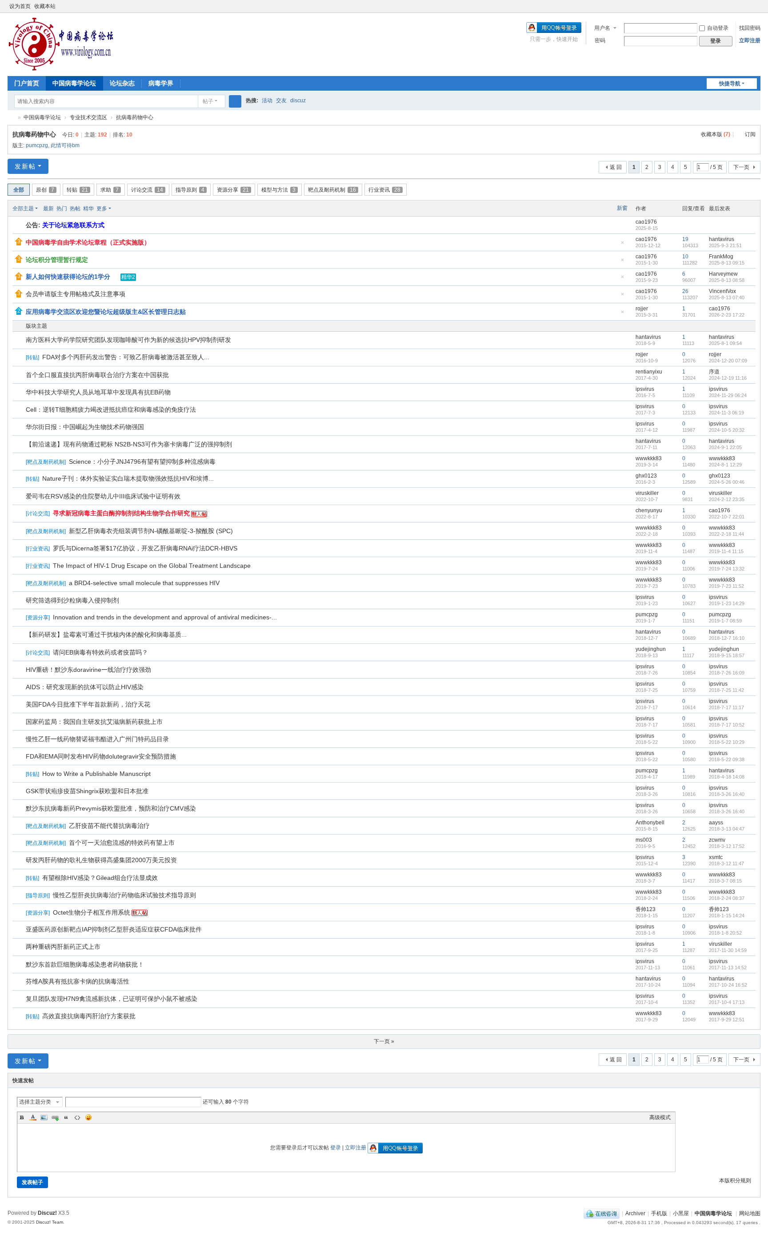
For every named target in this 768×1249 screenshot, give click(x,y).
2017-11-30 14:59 (728, 950)
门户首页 (26, 83)
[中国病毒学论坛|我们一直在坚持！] (61, 43)
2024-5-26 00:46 (726, 482)
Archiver (635, 1213)
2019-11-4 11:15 (726, 551)
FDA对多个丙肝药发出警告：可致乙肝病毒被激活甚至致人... (125, 357)
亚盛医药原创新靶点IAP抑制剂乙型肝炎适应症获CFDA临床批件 (114, 929)
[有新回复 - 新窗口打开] (20, 340)
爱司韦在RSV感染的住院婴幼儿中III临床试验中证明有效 (103, 496)
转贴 (77, 190)
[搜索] (235, 101)
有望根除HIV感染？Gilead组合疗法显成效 (100, 877)
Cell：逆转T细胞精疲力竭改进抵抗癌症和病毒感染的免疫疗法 (111, 409)
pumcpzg (37, 145)
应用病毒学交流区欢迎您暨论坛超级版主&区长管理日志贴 (106, 311)
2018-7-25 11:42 (726, 690)
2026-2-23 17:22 (726, 314)
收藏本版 (715, 134)
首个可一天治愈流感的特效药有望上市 (122, 842)
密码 (600, 40)
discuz (298, 100)
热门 (61, 208)
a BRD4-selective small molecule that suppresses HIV (144, 582)
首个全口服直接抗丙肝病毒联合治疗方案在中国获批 (97, 374)
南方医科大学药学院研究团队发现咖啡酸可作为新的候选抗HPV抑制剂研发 (128, 339)
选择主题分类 (35, 1102)
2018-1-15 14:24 (726, 915)
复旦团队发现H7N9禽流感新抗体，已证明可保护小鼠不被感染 (111, 998)
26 (685, 291)
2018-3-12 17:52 (726, 846)
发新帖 (25, 166)
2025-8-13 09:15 (726, 262)
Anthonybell (650, 822)
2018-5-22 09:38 (726, 759)
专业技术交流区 (88, 117)
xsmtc (716, 857)
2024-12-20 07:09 (728, 360)
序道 (714, 372)
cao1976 (646, 222)
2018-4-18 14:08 (726, 776)
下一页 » (384, 1041)
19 (685, 239)
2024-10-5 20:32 (726, 430)
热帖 (75, 208)
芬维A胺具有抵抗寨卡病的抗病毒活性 (77, 981)
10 (685, 256)
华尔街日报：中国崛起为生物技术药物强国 (85, 426)
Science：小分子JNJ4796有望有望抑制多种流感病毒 (142, 461)
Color (32, 1117)
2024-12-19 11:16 (728, 378)
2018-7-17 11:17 (726, 707)
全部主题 (23, 208)
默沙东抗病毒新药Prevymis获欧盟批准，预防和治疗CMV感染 (111, 808)
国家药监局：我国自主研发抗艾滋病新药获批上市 (94, 721)
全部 (18, 190)
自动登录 (717, 28)
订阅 (750, 134)
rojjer (642, 308)
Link (55, 1117)
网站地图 (749, 1213)
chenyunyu (649, 510)
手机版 (659, 1213)
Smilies (88, 1117)
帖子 (208, 101)
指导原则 (190, 190)
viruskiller (647, 493)
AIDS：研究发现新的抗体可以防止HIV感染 (85, 687)
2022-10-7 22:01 (726, 516)
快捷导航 (729, 83)
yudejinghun (651, 649)
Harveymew (723, 274)
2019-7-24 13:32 (726, 568)
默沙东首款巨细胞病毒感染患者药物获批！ (85, 964)
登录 (335, 1148)
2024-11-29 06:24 (728, 395)
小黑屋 (681, 1213)
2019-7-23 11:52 (726, 586)
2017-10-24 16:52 (728, 985)
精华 (88, 208)
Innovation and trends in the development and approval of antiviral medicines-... (165, 617)
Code (77, 1117)
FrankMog (721, 256)
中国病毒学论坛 (74, 83)
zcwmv (717, 840)
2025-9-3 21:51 (725, 245)
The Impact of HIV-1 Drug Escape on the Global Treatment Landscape (152, 565)
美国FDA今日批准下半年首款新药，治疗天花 (88, 704)
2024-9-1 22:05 (725, 447)
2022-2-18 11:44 (726, 534)
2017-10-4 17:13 (726, 1002)
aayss (716, 822)
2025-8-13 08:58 (726, 280)
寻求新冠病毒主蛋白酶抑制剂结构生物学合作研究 (121, 513)
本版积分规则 (735, 1180)
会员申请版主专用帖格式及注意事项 (75, 293)
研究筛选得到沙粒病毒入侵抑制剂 (72, 600)
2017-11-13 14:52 (728, 967)
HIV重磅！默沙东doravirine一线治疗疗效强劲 (88, 669)
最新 (48, 208)
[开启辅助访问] (748, 6)
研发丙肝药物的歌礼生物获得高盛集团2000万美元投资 (101, 859)
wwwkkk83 (649, 458)
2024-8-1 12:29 (725, 464)
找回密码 (749, 28)
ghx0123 (646, 476)
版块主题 (36, 326)
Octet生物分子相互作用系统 (91, 912)
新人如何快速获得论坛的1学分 (68, 276)
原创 (45, 190)
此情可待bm (65, 145)
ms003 (644, 840)
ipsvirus (645, 389)
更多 (101, 208)
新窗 (622, 208)
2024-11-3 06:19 (726, 412)
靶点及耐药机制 (332, 190)
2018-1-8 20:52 (725, 933)
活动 (267, 100)
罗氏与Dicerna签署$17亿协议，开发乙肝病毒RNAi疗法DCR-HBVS (145, 548)
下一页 (741, 167)
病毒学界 (160, 83)
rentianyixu (649, 372)
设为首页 (20, 6)
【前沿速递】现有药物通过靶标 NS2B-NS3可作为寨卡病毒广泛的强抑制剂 (129, 444)
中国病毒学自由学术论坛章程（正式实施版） (88, 242)
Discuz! (47, 1213)
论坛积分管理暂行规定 (57, 259)
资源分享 (233, 190)
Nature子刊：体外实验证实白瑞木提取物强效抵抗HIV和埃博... (128, 478)
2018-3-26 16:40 (726, 794)
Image (44, 1117)
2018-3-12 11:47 (726, 863)
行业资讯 (384, 190)
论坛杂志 (122, 83)
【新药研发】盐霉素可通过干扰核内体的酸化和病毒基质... (106, 634)
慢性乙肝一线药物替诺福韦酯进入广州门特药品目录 (97, 739)
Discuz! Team (49, 1222)
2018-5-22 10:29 (726, 742)
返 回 (616, 167)
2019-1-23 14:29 (726, 603)
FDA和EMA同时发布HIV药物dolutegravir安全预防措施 (101, 756)
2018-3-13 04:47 (726, 828)
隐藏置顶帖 (622, 262)
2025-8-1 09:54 (725, 343)
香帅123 (646, 909)
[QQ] (602, 1213)
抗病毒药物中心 (134, 117)
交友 (281, 100)
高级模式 (660, 1117)
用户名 (602, 28)
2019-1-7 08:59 (725, 620)
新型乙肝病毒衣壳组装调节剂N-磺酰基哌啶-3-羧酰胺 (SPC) (151, 530)
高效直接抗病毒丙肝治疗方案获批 (89, 1016)
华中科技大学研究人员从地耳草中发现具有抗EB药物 (98, 392)
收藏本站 (45, 6)
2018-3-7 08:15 (725, 881)
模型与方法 (278, 190)
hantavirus (721, 239)
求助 (109, 190)
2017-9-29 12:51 (726, 1019)
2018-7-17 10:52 (726, 724)
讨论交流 (147, 190)
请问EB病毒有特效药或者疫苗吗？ (100, 652)
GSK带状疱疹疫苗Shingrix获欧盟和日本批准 (87, 791)
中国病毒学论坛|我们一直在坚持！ (11, 117)
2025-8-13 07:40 (726, 297)
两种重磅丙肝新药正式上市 (63, 946)
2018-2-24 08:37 (726, 898)
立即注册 (749, 40)
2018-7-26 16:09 (726, 672)
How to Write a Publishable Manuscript (96, 773)
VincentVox (722, 291)
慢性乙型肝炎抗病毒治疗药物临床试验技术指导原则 (124, 895)
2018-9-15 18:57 (726, 655)
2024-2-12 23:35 (726, 499)
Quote (66, 1117)
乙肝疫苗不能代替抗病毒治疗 (109, 825)
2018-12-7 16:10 (726, 638)
